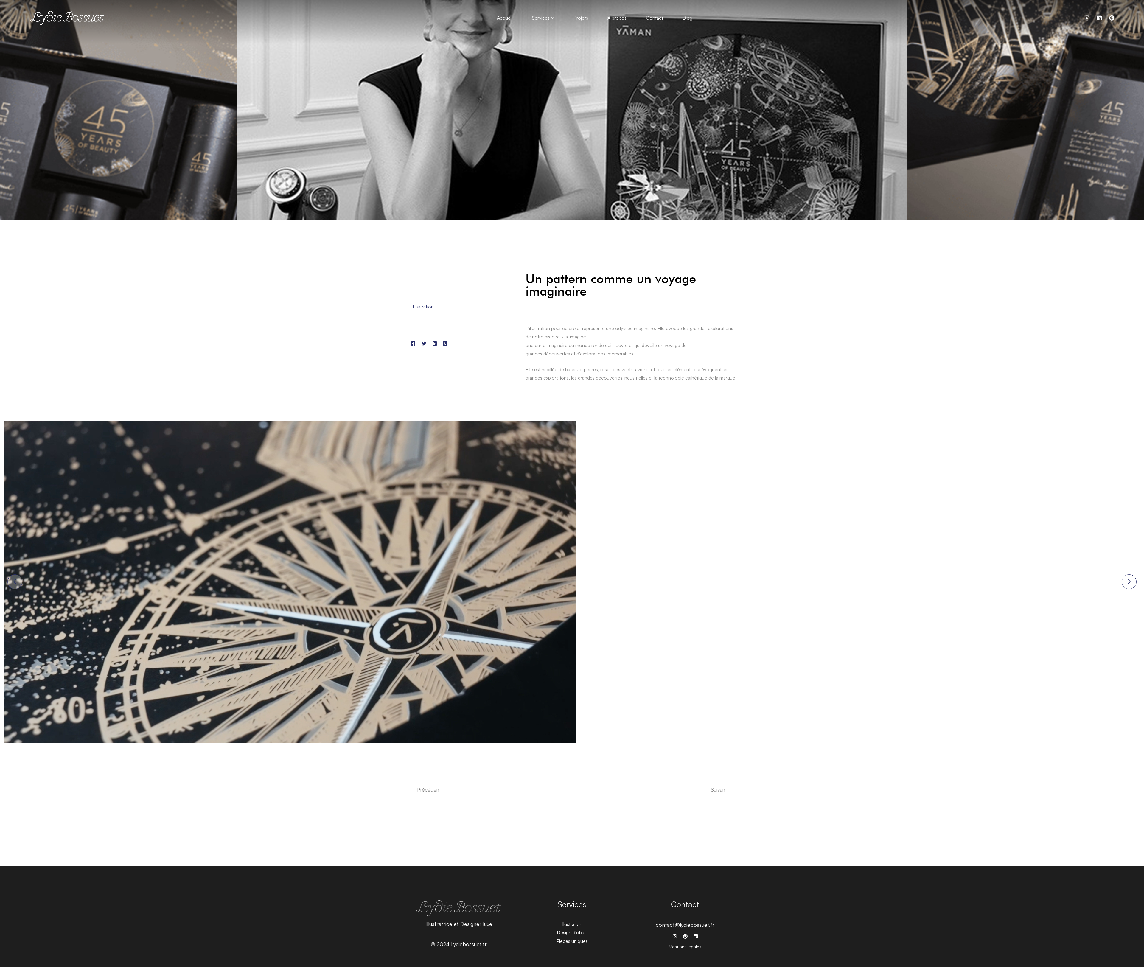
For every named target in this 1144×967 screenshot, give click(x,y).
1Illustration (422, 307)
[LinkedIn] (1099, 18)
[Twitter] (424, 343)
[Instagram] (1087, 18)
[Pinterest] (1111, 18)
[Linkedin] (434, 343)
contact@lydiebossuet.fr (685, 924)
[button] (14, 581)
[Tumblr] (445, 343)
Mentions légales (685, 946)
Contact (685, 904)
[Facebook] (413, 343)
